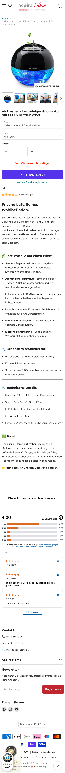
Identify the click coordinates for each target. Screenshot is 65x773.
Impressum (23, 757)
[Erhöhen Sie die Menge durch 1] (32, 151)
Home (5, 18)
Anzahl (5, 144)
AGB (26, 752)
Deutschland (31, 724)
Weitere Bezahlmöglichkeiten (32, 182)
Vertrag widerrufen (46, 757)
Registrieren (53, 689)
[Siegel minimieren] (19, 751)
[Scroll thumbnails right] (60, 98)
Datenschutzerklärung (43, 752)
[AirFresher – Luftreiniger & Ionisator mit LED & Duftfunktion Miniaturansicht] (20, 98)
